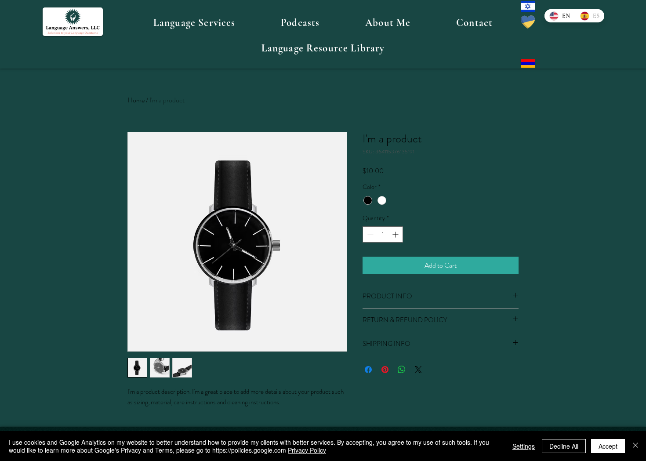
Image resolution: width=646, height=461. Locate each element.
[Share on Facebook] (368, 369)
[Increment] (396, 234)
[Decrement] (369, 234)
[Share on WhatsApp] (401, 369)
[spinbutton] (383, 234)
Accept (608, 446)
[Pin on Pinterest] (385, 369)
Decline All (563, 446)
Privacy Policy (307, 450)
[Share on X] (418, 369)
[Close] (635, 446)
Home (136, 100)
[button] (194, 23)
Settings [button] (523, 446)
